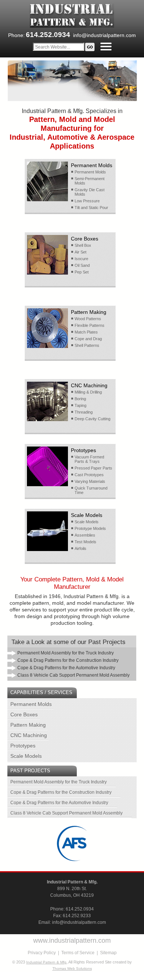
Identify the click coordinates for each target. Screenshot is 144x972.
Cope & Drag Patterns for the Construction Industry (61, 792)
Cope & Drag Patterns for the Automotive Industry (59, 802)
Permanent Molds (31, 704)
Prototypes (22, 746)
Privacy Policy (42, 952)
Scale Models (26, 756)
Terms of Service (78, 952)
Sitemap (108, 952)
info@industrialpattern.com (104, 35)
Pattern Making (28, 725)
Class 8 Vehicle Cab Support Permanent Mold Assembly (66, 813)
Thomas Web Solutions (72, 968)
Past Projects (30, 770)
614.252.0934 (80, 909)
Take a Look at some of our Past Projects (68, 642)
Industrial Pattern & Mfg (46, 962)
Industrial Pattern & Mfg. (72, 882)
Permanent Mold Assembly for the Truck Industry (58, 781)
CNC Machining (28, 735)
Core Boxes (24, 714)
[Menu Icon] (106, 46)
